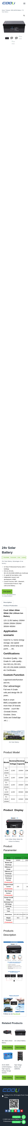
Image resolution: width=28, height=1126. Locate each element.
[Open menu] (24, 3)
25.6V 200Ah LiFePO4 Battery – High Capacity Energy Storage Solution (7, 1069)
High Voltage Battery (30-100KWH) (18, 1067)
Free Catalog (7, 1047)
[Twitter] (18, 1111)
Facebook (16, 1014)
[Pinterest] (21, 1111)
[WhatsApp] (12, 1111)
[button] (24, 15)
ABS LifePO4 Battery (11, 594)
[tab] (7, 602)
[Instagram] (9, 1111)
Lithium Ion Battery (8, 596)
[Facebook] (6, 1111)
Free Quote (7, 591)
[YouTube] (15, 1111)
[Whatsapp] (24, 1117)
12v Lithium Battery (20, 1040)
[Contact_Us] (24, 1122)
